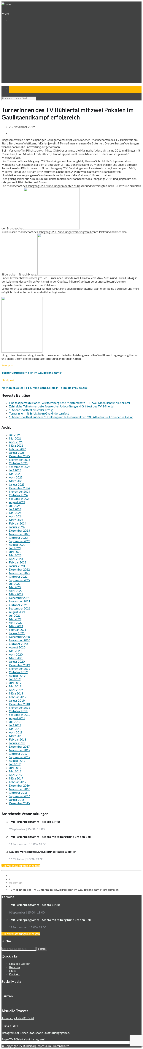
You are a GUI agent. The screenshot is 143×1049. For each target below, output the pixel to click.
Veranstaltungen (19, 69)
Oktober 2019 (18, 672)
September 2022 (19, 580)
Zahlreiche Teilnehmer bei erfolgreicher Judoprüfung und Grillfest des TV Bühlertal (61, 406)
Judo (15, 62)
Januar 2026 (17, 452)
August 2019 (17, 675)
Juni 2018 (15, 725)
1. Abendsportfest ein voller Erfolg (31, 410)
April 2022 (16, 590)
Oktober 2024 (18, 495)
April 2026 (16, 442)
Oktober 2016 (18, 792)
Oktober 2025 (18, 463)
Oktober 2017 (18, 753)
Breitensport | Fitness (25, 65)
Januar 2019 (17, 700)
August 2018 (17, 718)
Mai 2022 (15, 587)
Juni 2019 (15, 682)
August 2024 (17, 502)
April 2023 (16, 558)
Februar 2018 (17, 739)
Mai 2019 (15, 686)
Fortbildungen (20, 72)
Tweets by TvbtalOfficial (17, 1018)
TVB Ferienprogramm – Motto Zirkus (35, 821)
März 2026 (16, 445)
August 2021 (17, 612)
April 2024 (16, 516)
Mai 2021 (15, 619)
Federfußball (19, 58)
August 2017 (17, 760)
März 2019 (16, 693)
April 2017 (16, 774)
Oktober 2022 (18, 576)
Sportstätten (20, 44)
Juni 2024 (15, 509)
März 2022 (16, 594)
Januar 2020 (17, 661)
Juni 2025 (15, 470)
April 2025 (16, 477)
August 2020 (17, 647)
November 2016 (19, 789)
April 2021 (16, 622)
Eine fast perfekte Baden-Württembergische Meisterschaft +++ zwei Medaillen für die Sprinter (69, 402)
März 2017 (16, 778)
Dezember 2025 (19, 456)
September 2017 (19, 757)
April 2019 (16, 690)
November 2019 (19, 668)
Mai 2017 (15, 771)
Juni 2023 (15, 551)
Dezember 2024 (19, 488)
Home (12, 26)
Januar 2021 (17, 633)
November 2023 (19, 534)
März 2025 (16, 481)
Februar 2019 (17, 697)
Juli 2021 (14, 615)
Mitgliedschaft (20, 40)
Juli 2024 (14, 505)
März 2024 (16, 520)
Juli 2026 (14, 435)
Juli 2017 (14, 764)
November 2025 (19, 459)
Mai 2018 (15, 728)
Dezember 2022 (19, 569)
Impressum (44, 1046)
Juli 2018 (14, 721)
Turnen (16, 51)
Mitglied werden (19, 963)
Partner (13, 79)
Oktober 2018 (18, 711)
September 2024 (19, 498)
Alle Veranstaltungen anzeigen (20, 865)
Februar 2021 (17, 629)
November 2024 (19, 491)
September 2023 (19, 541)
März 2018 (16, 736)
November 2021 (19, 601)
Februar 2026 (17, 449)
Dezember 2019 (19, 665)
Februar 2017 (17, 782)
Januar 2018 (17, 743)
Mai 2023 (15, 555)
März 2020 (16, 658)
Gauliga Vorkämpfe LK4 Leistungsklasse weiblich (42, 851)
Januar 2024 (17, 527)
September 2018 (19, 714)
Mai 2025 (15, 473)
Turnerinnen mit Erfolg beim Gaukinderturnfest (39, 413)
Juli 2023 (14, 548)
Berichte (14, 967)
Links (12, 970)
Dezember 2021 (19, 597)
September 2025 (19, 466)
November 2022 (19, 573)
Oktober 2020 (18, 643)
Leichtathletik (20, 55)
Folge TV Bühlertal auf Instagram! (23, 1039)
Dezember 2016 (19, 785)
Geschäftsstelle (21, 33)
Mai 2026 (15, 438)
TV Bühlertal (26, 1046)
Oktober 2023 (18, 537)
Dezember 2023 (19, 530)
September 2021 (19, 608)
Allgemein (16, 882)
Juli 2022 (14, 583)
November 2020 (19, 640)
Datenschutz (61, 1046)
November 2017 (19, 750)
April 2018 (16, 732)
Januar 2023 (17, 566)
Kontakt (14, 83)
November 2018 (19, 707)
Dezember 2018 (19, 704)
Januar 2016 (17, 799)
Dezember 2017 (19, 746)
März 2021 (16, 626)
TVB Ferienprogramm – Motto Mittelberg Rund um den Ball (50, 836)
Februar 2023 (17, 562)
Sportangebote (18, 48)
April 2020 (16, 654)
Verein (13, 30)
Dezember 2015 (19, 803)
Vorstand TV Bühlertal (25, 37)
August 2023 (17, 544)
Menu (5, 13)
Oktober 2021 (18, 605)
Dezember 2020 (19, 636)
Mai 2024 (15, 512)
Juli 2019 (14, 679)
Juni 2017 (15, 767)
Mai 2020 (15, 651)
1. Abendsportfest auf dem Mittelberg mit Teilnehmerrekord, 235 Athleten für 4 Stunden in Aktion (71, 417)
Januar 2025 (17, 484)
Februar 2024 (17, 523)
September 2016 (19, 796)
